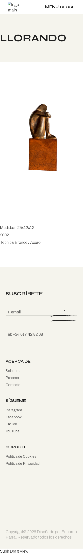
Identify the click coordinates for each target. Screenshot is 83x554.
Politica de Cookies (21, 456)
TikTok (11, 424)
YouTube (13, 431)
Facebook (14, 417)
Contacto (13, 385)
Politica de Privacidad (22, 463)
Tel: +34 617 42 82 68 (24, 334)
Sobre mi (13, 371)
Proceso (12, 378)
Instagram (14, 410)
